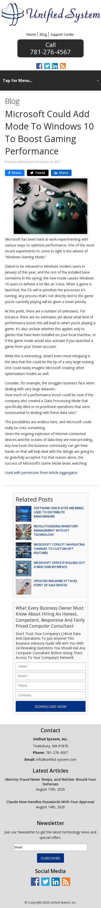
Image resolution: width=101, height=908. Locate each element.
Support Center (62, 34)
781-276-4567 (50, 51)
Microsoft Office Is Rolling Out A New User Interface (59, 565)
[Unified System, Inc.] (50, 25)
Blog (43, 34)
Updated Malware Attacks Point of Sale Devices (55, 583)
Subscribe (50, 858)
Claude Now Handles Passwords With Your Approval (50, 801)
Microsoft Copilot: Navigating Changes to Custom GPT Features (59, 548)
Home (31, 34)
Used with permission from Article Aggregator (41, 472)
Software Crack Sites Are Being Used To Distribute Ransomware (59, 512)
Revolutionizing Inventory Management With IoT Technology (56, 530)
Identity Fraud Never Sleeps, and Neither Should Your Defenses (50, 782)
